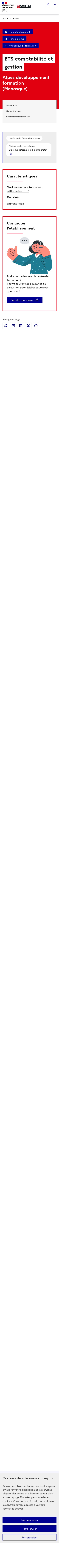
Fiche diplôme (16, 38)
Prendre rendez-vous (23, 300)
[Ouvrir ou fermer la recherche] (48, 4)
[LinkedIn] (21, 326)
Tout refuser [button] (29, 1528)
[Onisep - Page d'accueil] (24, 6)
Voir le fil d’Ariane (11, 18)
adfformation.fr (16, 191)
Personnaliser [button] (29, 1537)
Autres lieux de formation (22, 45)
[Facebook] (36, 326)
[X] (28, 326)
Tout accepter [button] (29, 1519)
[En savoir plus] (11, 154)
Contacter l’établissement (18, 116)
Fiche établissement (19, 31)
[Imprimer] (6, 326)
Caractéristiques (13, 111)
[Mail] (13, 326)
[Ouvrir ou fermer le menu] (54, 4)
